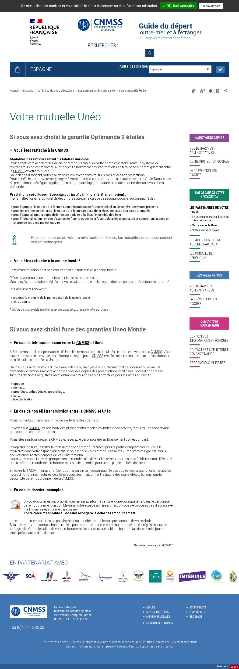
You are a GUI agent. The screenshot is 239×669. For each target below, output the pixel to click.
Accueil (14, 90)
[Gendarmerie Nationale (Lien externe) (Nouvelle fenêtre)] (105, 576)
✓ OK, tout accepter (178, 6)
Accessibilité (198, 607)
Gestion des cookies (159, 623)
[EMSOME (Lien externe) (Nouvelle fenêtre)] (233, 576)
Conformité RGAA (157, 612)
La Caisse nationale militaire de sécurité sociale (210, 218)
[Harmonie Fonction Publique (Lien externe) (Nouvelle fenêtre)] (170, 576)
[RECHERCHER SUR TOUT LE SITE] (151, 53)
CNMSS (61, 150)
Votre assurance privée (205, 230)
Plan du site (197, 612)
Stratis (234, 666)
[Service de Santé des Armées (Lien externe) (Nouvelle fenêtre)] (122, 576)
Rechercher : (103, 45)
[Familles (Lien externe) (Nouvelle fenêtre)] (139, 576)
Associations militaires (207, 363)
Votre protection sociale (209, 161)
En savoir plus (211, 6)
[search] (115, 53)
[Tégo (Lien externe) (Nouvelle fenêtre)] (155, 576)
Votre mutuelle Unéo (205, 225)
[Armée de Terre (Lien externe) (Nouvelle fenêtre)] (49, 576)
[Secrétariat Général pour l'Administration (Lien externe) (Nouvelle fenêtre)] (30, 576)
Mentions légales (158, 616)
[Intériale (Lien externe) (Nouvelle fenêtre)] (192, 576)
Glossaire (196, 616)
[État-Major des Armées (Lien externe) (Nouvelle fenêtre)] (11, 576)
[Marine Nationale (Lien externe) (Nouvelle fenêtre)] (66, 576)
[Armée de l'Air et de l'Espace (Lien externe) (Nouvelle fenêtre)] (85, 576)
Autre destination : (134, 68)
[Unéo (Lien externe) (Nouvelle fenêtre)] (217, 576)
